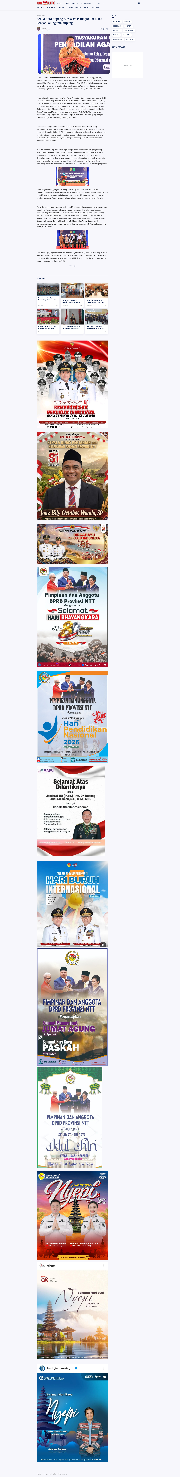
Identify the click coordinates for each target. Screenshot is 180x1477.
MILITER (86, 8)
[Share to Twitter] (104, 29)
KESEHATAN (117, 26)
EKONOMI (116, 21)
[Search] (139, 3)
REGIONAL (95, 8)
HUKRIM (70, 8)
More (100, 3)
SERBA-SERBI (117, 39)
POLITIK (61, 8)
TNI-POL (78, 8)
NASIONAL (40, 8)
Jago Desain (76, 1474)
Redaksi (43, 28)
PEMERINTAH (51, 8)
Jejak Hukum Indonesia (48, 1474)
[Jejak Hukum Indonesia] (46, 3)
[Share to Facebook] (101, 29)
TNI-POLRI (129, 39)
